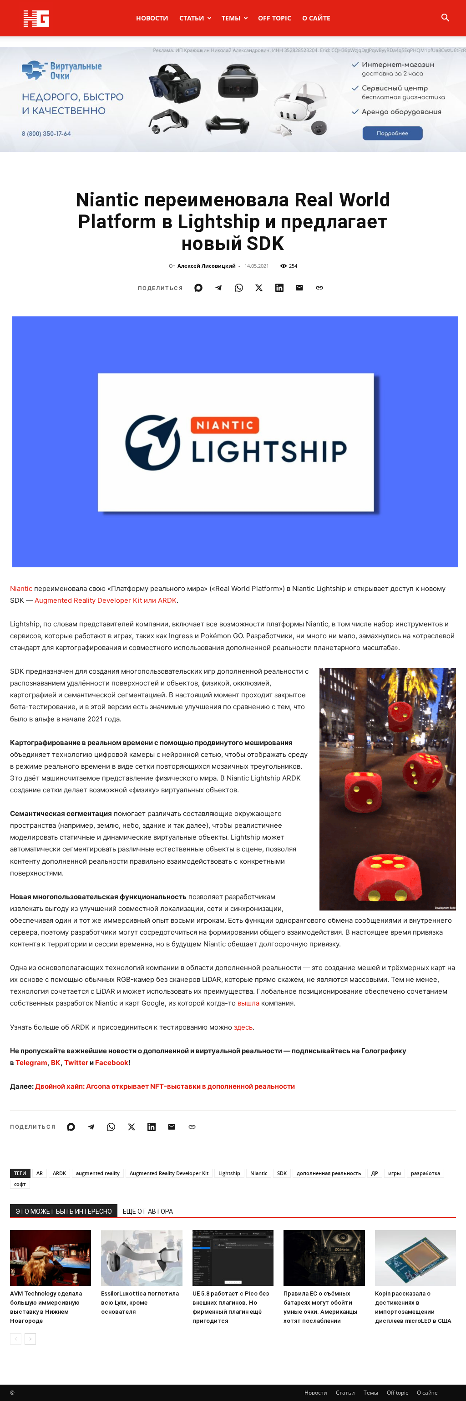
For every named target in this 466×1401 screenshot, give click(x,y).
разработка (425, 1173)
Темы (231, 18)
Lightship (229, 1173)
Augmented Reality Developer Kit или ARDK (106, 600)
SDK (282, 1173)
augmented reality (98, 1173)
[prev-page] (15, 1339)
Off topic (274, 18)
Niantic (21, 588)
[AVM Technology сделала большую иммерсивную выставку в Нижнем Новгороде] (50, 1258)
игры (394, 1173)
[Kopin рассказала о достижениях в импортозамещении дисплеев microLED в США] (415, 1258)
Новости (152, 18)
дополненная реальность (329, 1173)
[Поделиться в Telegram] (218, 287)
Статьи (191, 18)
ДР (374, 1173)
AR (39, 1173)
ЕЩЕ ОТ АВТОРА (148, 1211)
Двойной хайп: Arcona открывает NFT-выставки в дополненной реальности (165, 1086)
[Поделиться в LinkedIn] (279, 287)
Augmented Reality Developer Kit (169, 1173)
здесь (243, 1027)
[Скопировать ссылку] (319, 287)
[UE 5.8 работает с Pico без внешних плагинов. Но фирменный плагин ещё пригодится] (233, 1258)
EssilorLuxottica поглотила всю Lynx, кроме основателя (140, 1302)
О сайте (316, 18)
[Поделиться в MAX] (198, 287)
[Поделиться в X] (259, 287)
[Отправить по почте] (299, 287)
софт (20, 1184)
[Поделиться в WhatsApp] (239, 287)
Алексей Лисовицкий (206, 265)
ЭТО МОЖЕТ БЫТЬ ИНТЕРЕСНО (63, 1211)
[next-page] (30, 1339)
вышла (248, 1003)
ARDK (59, 1173)
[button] (445, 19)
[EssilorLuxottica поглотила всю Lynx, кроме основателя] (141, 1258)
